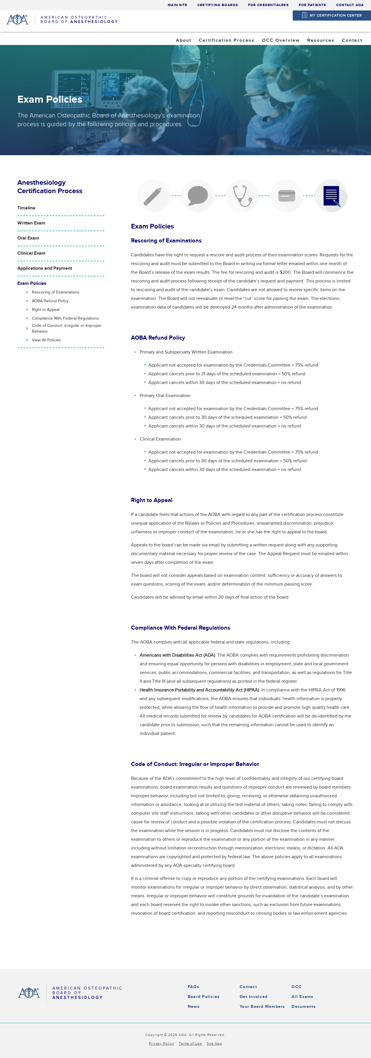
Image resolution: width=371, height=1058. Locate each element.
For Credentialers (268, 5)
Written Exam (31, 223)
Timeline (26, 208)
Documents (304, 1006)
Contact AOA (350, 5)
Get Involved (254, 996)
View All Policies (46, 340)
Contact (248, 986)
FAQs (193, 986)
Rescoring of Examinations (55, 292)
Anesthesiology (223, 55)
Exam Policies (31, 283)
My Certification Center (336, 15)
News (194, 1006)
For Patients (312, 5)
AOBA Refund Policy (50, 301)
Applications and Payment (44, 268)
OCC (297, 986)
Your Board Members (262, 1006)
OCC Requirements (290, 55)
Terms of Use (190, 1043)
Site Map (214, 1043)
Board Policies (204, 996)
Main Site (177, 5)
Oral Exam (28, 238)
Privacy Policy (161, 1043)
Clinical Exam (31, 253)
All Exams (302, 996)
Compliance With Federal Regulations (65, 318)
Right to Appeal (45, 309)
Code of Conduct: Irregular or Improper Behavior (67, 328)
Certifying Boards (217, 5)
